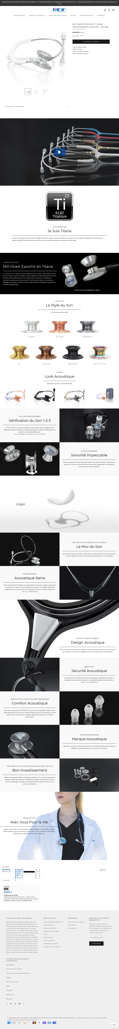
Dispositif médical (37, 15)
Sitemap (8, 977)
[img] (21, 892)
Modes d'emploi (48, 937)
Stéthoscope (19, 15)
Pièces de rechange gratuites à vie (53, 922)
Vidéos (46, 934)
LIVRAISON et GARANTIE (14, 106)
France (8, 986)
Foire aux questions (49, 940)
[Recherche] (109, 10)
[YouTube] (19, 1003)
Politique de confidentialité (98, 1018)
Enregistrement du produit (51, 931)
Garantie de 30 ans (49, 925)
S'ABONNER (96, 943)
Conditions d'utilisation (83, 1018)
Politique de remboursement (15, 1020)
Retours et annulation (50, 928)
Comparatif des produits (51, 943)
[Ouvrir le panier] (113, 10)
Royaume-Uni (10, 994)
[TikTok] (23, 1003)
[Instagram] (15, 1003)
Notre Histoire (10, 965)
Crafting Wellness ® (58, 15)
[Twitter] (11, 1003)
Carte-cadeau (72, 925)
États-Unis (9, 999)
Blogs (73, 15)
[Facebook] (6, 1003)
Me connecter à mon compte (76, 922)
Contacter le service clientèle (52, 947)
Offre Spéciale (86, 15)
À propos (101, 15)
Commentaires (72, 928)
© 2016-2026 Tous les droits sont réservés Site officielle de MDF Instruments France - (41, 1018)
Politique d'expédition (31, 1020)
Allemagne (9, 990)
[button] (77, 32)
